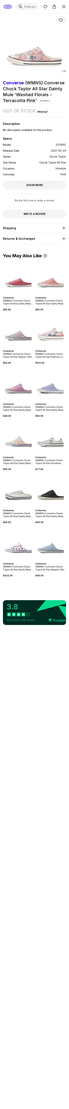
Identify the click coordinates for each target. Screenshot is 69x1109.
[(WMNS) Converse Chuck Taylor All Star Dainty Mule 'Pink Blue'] (18, 383)
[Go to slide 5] (21, 294)
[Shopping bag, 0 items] (54, 6)
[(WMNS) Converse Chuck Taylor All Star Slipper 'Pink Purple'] (18, 330)
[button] (45, 256)
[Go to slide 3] (18, 294)
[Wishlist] (45, 6)
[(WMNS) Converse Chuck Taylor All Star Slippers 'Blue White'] (50, 543)
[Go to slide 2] (16, 347)
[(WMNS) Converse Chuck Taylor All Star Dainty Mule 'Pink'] (50, 277)
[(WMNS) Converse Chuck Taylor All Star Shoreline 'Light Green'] (50, 436)
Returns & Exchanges (19, 238)
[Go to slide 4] (19, 347)
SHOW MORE (34, 185)
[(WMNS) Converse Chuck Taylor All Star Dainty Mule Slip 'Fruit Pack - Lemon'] (18, 436)
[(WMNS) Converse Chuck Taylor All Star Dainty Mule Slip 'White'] (18, 489)
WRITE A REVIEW (35, 213)
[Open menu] (64, 6)
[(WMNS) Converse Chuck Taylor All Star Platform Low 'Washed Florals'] (50, 330)
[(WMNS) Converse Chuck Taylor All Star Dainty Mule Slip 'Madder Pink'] (18, 277)
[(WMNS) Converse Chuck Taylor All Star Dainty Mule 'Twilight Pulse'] (50, 383)
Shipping (9, 228)
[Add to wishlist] (61, 20)
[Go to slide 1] (15, 294)
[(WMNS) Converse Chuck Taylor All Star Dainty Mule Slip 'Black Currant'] (50, 489)
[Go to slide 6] (54, 347)
